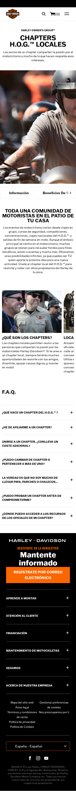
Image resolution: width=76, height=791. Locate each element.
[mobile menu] (66, 13)
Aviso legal (22, 707)
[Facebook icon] (30, 758)
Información (19, 193)
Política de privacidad (22, 722)
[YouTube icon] (46, 758)
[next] (70, 193)
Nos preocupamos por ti (54, 712)
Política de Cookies (22, 726)
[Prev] (5, 193)
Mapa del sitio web (22, 702)
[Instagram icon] (38, 758)
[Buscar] (44, 14)
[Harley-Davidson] (38, 540)
